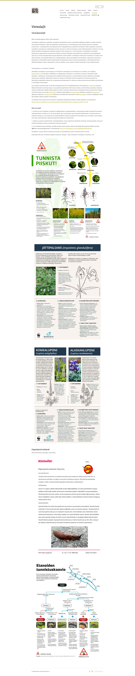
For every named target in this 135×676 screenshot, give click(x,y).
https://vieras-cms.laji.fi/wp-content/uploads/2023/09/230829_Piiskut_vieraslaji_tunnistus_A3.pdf (60, 102)
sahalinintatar (48, 94)
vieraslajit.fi (91, 85)
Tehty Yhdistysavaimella (99, 671)
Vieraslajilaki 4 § (36, 74)
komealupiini (83, 94)
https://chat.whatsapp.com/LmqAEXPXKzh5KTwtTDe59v (76, 128)
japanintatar (96, 92)
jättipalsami (52, 92)
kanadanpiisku (75, 92)
